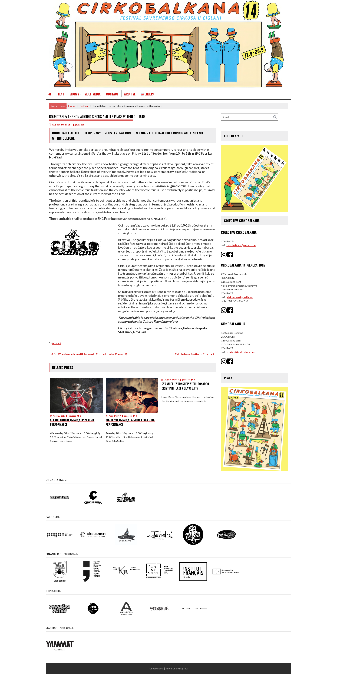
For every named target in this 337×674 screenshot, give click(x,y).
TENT (61, 94)
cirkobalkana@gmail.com (241, 245)
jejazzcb (79, 124)
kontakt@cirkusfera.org (240, 352)
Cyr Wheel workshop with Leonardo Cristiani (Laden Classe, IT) (90, 354)
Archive (130, 94)
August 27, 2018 (171, 379)
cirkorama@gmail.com (240, 297)
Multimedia (92, 94)
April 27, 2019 (59, 416)
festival (56, 343)
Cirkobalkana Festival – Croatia (193, 354)
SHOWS (74, 94)
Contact (112, 94)
